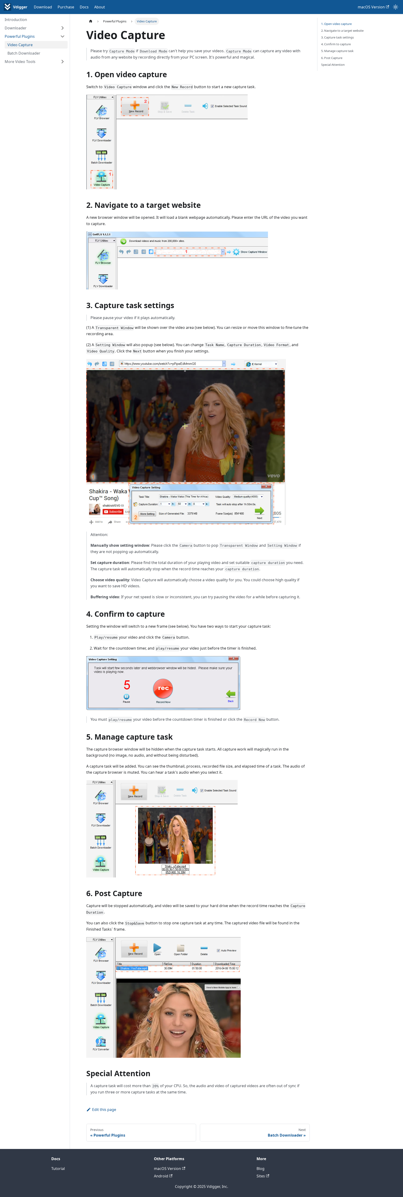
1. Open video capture (336, 24)
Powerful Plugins (20, 36)
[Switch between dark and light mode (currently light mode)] (395, 7)
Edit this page (104, 1109)
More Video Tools (20, 61)
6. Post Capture (331, 58)
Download (43, 7)
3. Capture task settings (337, 37)
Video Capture (20, 44)
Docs (84, 7)
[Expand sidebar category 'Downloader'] (62, 28)
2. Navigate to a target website (342, 30)
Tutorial (58, 1168)
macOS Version (371, 7)
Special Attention (333, 65)
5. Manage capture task (337, 51)
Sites (261, 1176)
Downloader (16, 28)
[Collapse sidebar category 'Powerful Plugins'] (62, 36)
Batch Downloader (23, 53)
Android (161, 1176)
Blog (260, 1168)
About (99, 7)
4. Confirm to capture (336, 44)
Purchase (66, 7)
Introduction (16, 19)
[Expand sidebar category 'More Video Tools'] (62, 61)
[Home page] (90, 21)
